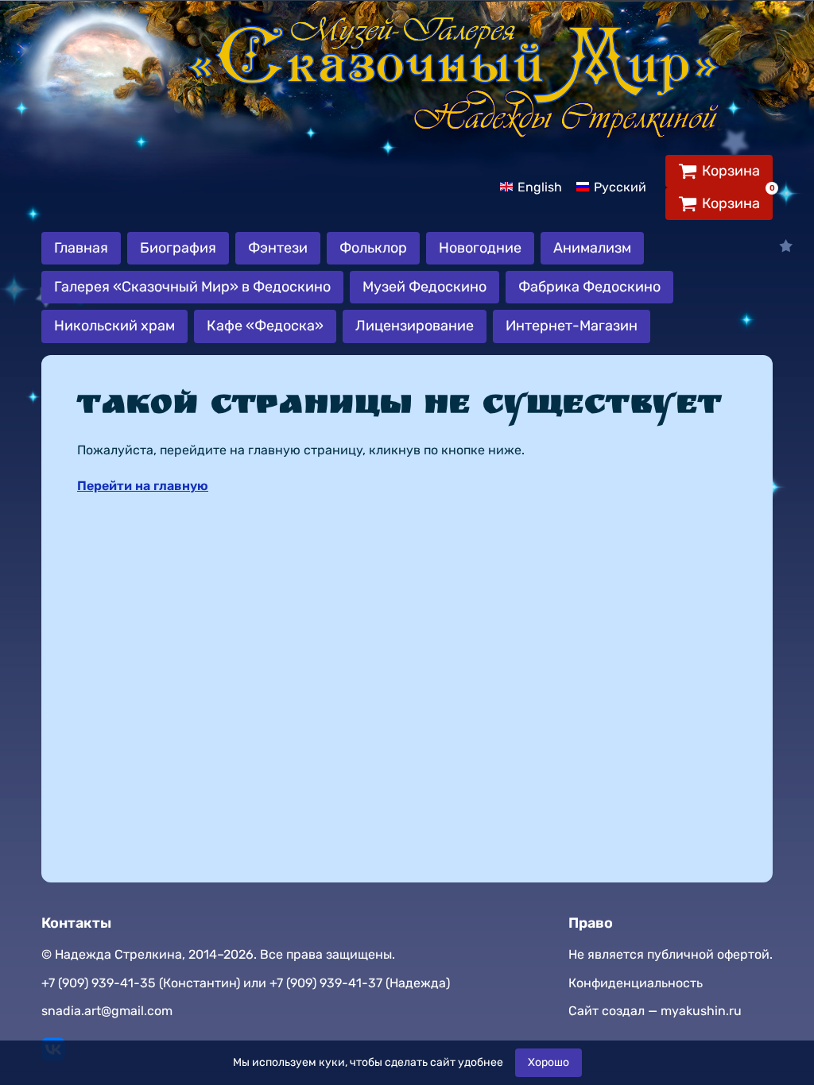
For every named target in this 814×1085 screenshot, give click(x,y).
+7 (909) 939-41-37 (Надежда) (359, 982)
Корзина (731, 171)
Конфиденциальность (635, 982)
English (539, 187)
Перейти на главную (142, 485)
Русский (620, 187)
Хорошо (548, 1062)
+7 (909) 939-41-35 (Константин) (140, 982)
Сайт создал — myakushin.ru (655, 1010)
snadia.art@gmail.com (106, 1010)
